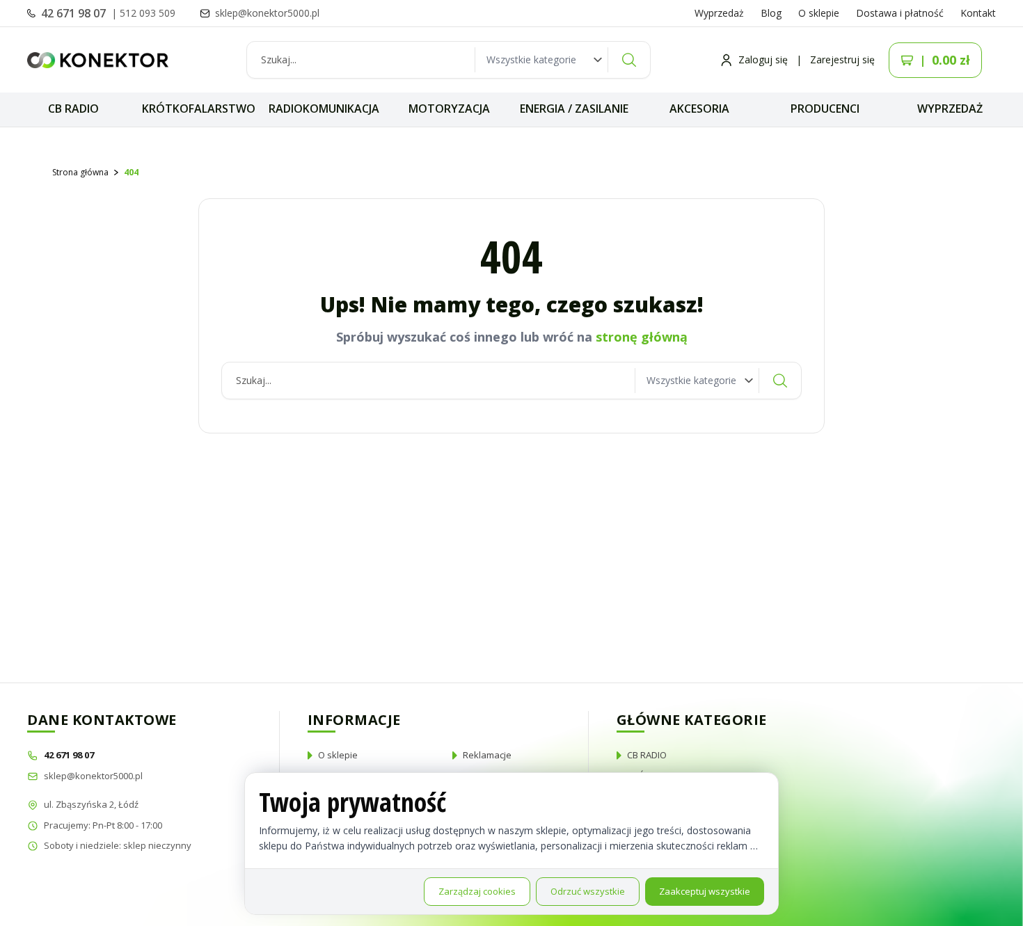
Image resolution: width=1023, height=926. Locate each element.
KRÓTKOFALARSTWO (198, 108)
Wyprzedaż (719, 12)
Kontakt (978, 12)
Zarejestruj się (842, 59)
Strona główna (80, 172)
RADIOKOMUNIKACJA (324, 108)
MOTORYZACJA (449, 108)
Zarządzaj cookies (477, 891)
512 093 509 (147, 12)
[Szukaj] (629, 60)
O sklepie (818, 12)
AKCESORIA (699, 108)
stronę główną (642, 336)
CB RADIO (73, 108)
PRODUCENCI (825, 108)
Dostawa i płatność (900, 12)
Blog (771, 12)
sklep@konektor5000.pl (93, 775)
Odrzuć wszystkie (587, 891)
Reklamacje (487, 755)
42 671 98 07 (75, 13)
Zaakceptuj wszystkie (704, 891)
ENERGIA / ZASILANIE (574, 108)
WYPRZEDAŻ (950, 108)
